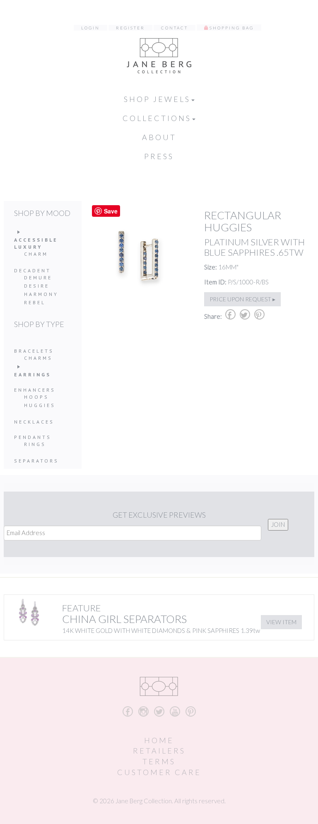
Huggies (39, 405)
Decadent (32, 270)
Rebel (35, 302)
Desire (36, 286)
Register (130, 27)
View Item (281, 621)
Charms (38, 358)
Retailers (159, 750)
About (159, 137)
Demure (38, 277)
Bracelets (34, 351)
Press (159, 156)
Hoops (36, 397)
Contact (174, 27)
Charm (36, 254)
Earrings (32, 374)
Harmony (41, 294)
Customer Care (159, 772)
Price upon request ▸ (242, 299)
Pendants (32, 437)
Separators (36, 461)
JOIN (278, 524)
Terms (159, 761)
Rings (35, 444)
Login (90, 27)
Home (159, 740)
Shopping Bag (232, 27)
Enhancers (34, 390)
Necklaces (34, 422)
